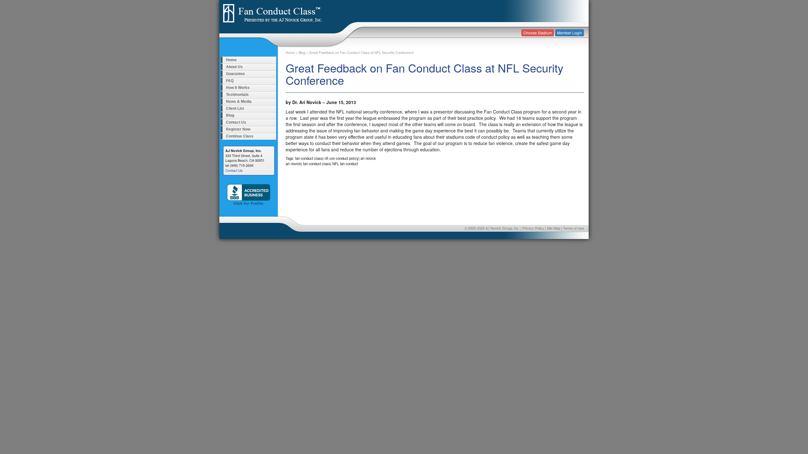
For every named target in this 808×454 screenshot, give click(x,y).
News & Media (239, 101)
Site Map (553, 227)
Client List (235, 108)
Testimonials (237, 94)
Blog (230, 115)
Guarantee (235, 74)
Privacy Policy (533, 227)
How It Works (238, 87)
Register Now (238, 129)
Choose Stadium (537, 32)
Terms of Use (573, 227)
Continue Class (239, 136)
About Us (234, 67)
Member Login (569, 32)
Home (231, 60)
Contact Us (236, 122)
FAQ (230, 81)
